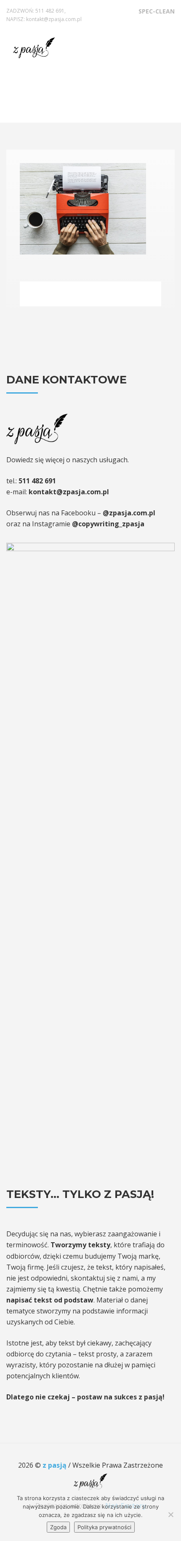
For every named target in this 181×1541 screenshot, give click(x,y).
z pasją (55, 1465)
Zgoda (58, 1527)
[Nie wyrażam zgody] (170, 1514)
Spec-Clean (156, 11)
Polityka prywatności (104, 1527)
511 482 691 (49, 10)
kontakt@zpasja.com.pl (54, 19)
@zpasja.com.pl (129, 512)
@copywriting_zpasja (108, 523)
